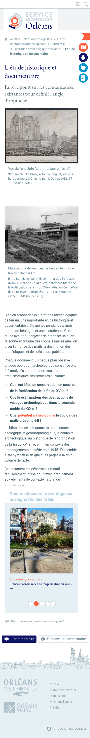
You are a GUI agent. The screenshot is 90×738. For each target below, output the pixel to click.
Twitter (71, 690)
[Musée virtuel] (83, 57)
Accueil (15, 39)
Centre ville (58, 44)
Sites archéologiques (38, 39)
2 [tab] (35, 603)
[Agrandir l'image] (41, 135)
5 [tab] (52, 603)
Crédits (54, 707)
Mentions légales (61, 702)
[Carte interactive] (83, 47)
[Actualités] (83, 67)
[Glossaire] (83, 78)
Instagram (57, 690)
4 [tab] (47, 603)
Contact (55, 684)
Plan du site (58, 696)
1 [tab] (30, 603)
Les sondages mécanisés (27, 579)
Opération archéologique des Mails (37, 49)
